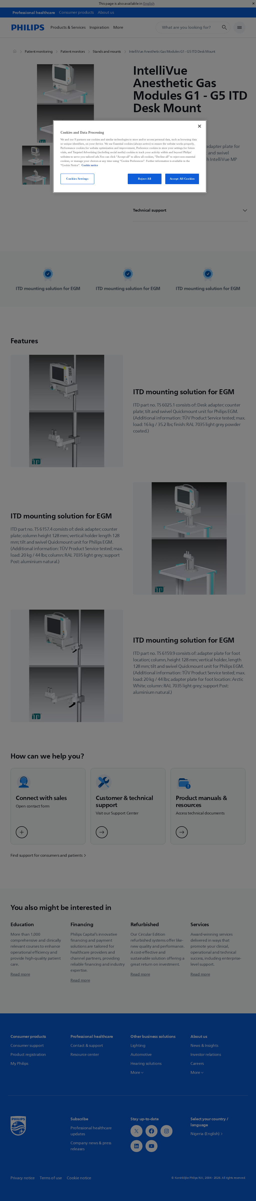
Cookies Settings (77, 178)
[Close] (199, 126)
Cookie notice (90, 165)
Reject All (144, 178)
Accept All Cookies (182, 178)
